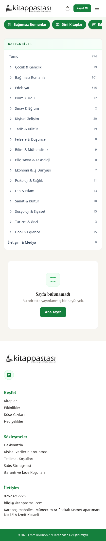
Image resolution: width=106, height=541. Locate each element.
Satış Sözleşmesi (17, 465)
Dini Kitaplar (72, 24)
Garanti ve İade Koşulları (24, 472)
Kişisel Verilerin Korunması (26, 451)
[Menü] (97, 8)
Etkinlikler (12, 407)
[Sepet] (67, 8)
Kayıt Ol (82, 8)
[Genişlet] (10, 67)
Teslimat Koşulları (18, 458)
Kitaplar (10, 400)
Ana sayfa (53, 312)
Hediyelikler (13, 421)
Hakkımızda (13, 445)
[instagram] (9, 375)
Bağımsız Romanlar (30, 24)
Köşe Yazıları (14, 414)
